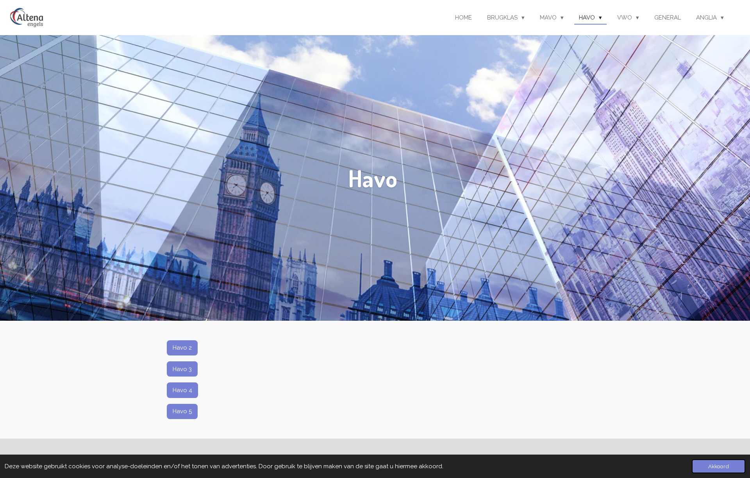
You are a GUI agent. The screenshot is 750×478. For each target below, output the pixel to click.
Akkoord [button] (718, 466)
